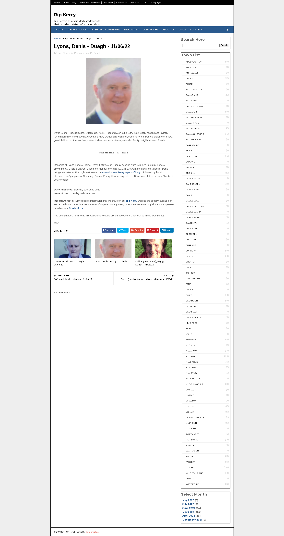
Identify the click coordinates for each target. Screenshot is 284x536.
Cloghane (192, 228)
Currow (191, 250)
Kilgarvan (192, 350)
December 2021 (192, 519)
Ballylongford (195, 134)
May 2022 (188, 512)
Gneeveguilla (193, 317)
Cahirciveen (193, 189)
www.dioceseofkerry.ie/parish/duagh (121, 172)
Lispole (190, 395)
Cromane (191, 239)
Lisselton (191, 400)
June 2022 (188, 508)
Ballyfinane (192, 123)
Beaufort (191, 156)
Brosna (190, 173)
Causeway (191, 223)
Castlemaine (193, 217)
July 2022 (188, 504)
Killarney (191, 356)
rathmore (192, 439)
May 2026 (188, 500)
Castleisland (193, 212)
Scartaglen (193, 445)
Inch (188, 328)
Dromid (190, 262)
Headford (192, 323)
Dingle (189, 256)
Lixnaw (190, 412)
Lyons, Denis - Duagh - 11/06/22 (111, 261)
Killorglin (192, 362)
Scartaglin (192, 450)
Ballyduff (191, 112)
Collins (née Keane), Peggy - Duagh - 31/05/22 (150, 263)
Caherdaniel (193, 178)
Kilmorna (191, 367)
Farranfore (193, 278)
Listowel (191, 406)
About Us (134, 2)
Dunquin (191, 273)
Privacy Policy (69, 2)
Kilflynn (190, 345)
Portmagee (192, 434)
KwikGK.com (67, 532)
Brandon (191, 167)
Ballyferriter (194, 117)
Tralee (190, 467)
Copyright (156, 2)
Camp (189, 195)
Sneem (189, 456)
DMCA (145, 2)
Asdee (189, 84)
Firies (189, 295)
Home (57, 2)
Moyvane (191, 428)
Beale (189, 150)
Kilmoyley (191, 373)
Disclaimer (108, 2)
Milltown (191, 423)
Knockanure (193, 378)
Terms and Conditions (89, 2)
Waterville (192, 484)
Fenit (188, 284)
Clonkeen (191, 234)
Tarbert (190, 462)
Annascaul (192, 73)
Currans (191, 245)
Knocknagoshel (195, 384)
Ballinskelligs (194, 89)
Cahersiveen (193, 184)
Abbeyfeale (192, 67)
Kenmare (191, 339)
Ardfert (190, 78)
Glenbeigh (192, 300)
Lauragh (191, 389)
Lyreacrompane (195, 417)
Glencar (191, 306)
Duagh (65, 38)
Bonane (190, 162)
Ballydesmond (194, 106)
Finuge (189, 289)
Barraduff (192, 145)
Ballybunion (193, 95)
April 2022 (188, 515)
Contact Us (121, 2)
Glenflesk (191, 312)
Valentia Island (194, 473)
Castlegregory (195, 206)
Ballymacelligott (196, 139)
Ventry (190, 478)
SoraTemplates (92, 532)
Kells (189, 334)
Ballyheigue (193, 128)
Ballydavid (192, 100)
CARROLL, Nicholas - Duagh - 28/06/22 (69, 263)
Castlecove (192, 200)
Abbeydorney (193, 62)
